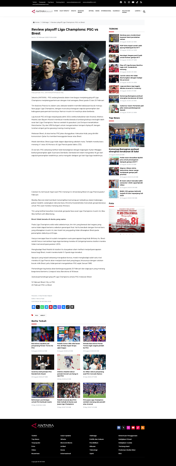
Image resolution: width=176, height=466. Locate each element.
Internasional (106, 11)
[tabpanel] (127, 220)
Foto (111, 203)
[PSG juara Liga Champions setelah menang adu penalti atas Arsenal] (94, 390)
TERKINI (113, 29)
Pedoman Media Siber (127, 450)
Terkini (34, 2)
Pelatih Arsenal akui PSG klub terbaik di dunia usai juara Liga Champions (67, 402)
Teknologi (93, 450)
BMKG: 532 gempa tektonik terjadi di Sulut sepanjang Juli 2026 (131, 193)
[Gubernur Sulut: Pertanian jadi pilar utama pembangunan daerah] (114, 109)
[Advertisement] (68, 173)
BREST (43, 315)
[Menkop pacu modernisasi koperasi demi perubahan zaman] (114, 38)
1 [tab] (121, 234)
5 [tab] (133, 234)
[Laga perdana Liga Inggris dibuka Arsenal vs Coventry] (114, 89)
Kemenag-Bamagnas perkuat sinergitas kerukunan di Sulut (124, 150)
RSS (120, 453)
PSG (36, 315)
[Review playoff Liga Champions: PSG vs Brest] (127, 135)
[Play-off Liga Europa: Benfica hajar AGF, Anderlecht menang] (114, 68)
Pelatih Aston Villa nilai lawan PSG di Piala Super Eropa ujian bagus (68, 346)
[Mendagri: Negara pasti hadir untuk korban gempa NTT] (114, 58)
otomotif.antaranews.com (40, 4)
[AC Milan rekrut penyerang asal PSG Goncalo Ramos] (94, 362)
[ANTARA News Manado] (42, 11)
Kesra (97, 11)
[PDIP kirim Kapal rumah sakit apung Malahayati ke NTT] (114, 49)
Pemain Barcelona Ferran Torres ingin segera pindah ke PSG (93, 346)
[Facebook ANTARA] (121, 2)
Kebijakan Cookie (125, 443)
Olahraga (116, 11)
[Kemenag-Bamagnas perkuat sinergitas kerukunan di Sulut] (114, 99)
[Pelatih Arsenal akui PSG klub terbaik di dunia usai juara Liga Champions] (68, 390)
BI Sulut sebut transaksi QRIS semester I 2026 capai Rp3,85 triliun (131, 183)
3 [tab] (127, 234)
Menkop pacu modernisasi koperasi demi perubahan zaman (130, 37)
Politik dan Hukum (126, 11)
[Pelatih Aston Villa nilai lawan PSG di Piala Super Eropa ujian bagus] (68, 334)
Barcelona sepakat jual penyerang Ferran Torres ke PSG (42, 346)
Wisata (73, 11)
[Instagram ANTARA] (129, 2)
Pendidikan (94, 443)
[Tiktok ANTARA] (137, 2)
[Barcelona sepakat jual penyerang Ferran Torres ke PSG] (42, 334)
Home (37, 22)
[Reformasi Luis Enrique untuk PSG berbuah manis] (42, 390)
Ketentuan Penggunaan (128, 436)
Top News (51, 2)
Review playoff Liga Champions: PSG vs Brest (68, 22)
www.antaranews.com (74, 2)
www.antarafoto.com (89, 2)
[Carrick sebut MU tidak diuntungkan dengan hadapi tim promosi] (114, 79)
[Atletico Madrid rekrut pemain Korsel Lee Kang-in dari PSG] (68, 362)
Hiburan (93, 446)
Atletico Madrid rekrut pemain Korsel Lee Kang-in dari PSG (67, 374)
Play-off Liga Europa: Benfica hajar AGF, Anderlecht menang (131, 67)
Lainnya (137, 11)
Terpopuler (42, 2)
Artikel (91, 11)
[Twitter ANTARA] (125, 2)
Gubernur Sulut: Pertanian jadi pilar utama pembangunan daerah (132, 108)
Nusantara (35, 453)
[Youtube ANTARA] (133, 2)
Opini (92, 453)
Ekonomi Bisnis (81, 11)
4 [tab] (130, 234)
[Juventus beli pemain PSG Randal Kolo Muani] (42, 362)
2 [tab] (124, 234)
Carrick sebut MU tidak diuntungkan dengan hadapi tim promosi (131, 78)
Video (33, 450)
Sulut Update (64, 11)
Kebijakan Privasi (125, 439)
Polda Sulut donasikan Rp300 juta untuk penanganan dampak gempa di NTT (131, 160)
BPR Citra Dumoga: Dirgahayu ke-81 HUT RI (126, 226)
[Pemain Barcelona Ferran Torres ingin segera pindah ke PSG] (94, 334)
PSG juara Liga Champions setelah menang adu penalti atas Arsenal (94, 402)
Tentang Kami (60, 2)
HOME (56, 11)
